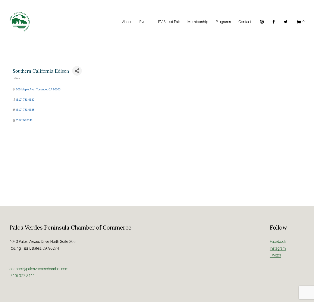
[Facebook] (273, 22)
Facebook (278, 241)
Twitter (275, 255)
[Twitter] (285, 22)
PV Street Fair (169, 22)
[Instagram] (262, 22)
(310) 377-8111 (22, 276)
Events (144, 22)
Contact (244, 22)
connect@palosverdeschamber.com (38, 269)
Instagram (278, 248)
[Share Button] (77, 71)
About (127, 22)
